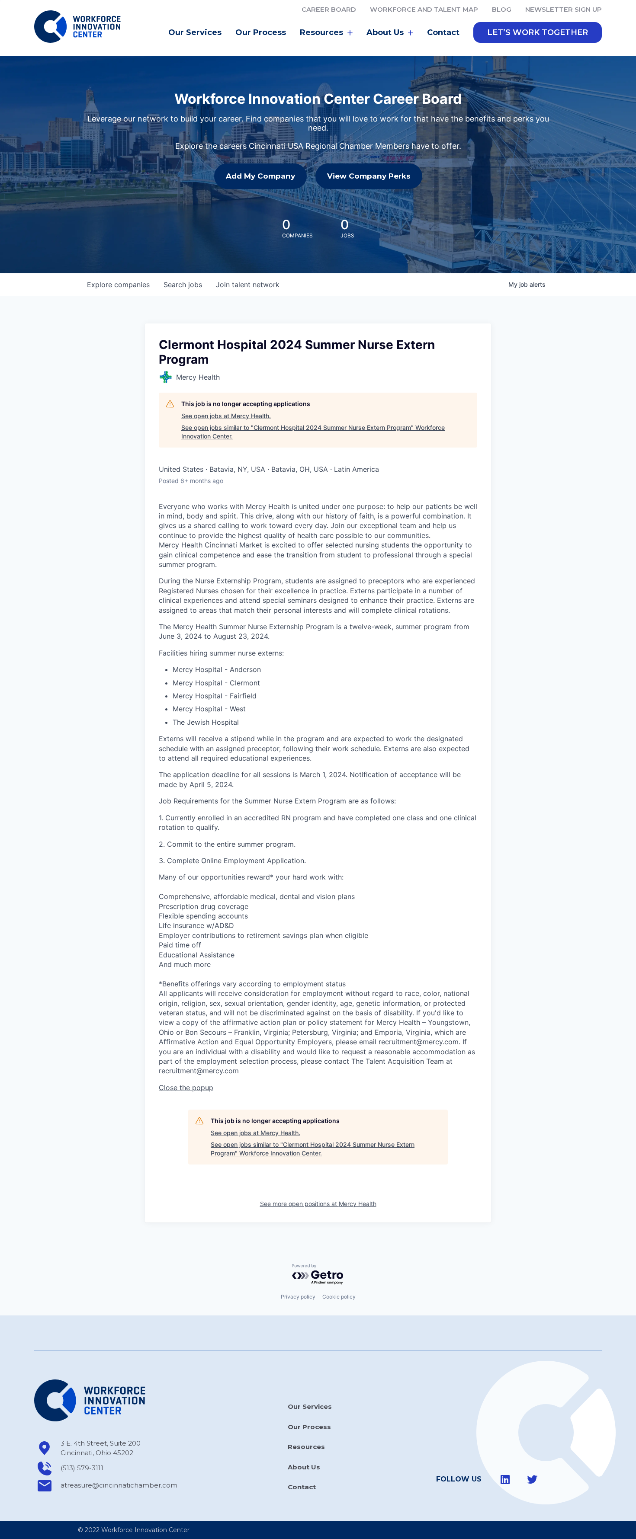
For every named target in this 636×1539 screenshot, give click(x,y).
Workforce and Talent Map (424, 9)
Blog (501, 9)
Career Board (329, 9)
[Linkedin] (505, 1479)
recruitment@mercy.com (419, 1041)
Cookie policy (339, 1296)
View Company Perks (369, 176)
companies (118, 284)
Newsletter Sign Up (563, 9)
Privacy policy (298, 1296)
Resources (306, 1447)
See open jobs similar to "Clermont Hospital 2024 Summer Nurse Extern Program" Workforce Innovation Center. (313, 432)
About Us (304, 1467)
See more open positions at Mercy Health (318, 1203)
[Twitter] (532, 1479)
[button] (537, 32)
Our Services (195, 32)
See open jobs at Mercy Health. (226, 415)
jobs (183, 284)
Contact (443, 32)
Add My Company (260, 176)
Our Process (260, 32)
